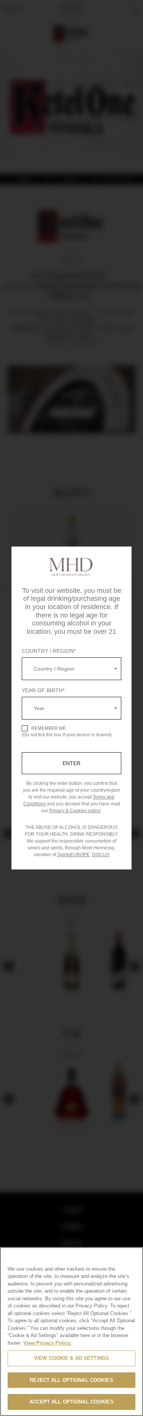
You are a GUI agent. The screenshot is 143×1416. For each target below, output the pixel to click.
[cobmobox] (71, 668)
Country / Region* (49, 651)
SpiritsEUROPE (73, 854)
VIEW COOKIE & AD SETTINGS (71, 1358)
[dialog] (71, 708)
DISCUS (100, 854)
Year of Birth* (43, 690)
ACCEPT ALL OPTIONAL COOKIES (71, 1402)
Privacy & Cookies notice (75, 810)
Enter (71, 763)
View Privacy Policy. (47, 1343)
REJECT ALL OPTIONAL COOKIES (71, 1380)
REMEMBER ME (48, 728)
